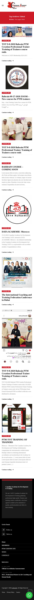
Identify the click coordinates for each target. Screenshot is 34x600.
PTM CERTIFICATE (9, 548)
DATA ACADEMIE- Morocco (15, 232)
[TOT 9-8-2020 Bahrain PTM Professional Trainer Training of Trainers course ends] (17, 128)
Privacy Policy (10, 592)
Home (3, 542)
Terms (3, 592)
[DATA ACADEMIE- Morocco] (17, 210)
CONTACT (5, 555)
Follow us (9, 530)
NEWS (4, 552)
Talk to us (9, 534)
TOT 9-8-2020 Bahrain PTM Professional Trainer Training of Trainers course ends (17, 150)
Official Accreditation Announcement (13, 568)
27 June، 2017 (6, 40)
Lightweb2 (14, 588)
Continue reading (6, 60)
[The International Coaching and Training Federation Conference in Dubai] (17, 272)
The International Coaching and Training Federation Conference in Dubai (17, 297)
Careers (18, 592)
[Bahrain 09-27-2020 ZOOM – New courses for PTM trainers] (17, 77)
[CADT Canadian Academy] (17, 5)
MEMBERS (5, 545)
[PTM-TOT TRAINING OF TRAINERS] (17, 418)
